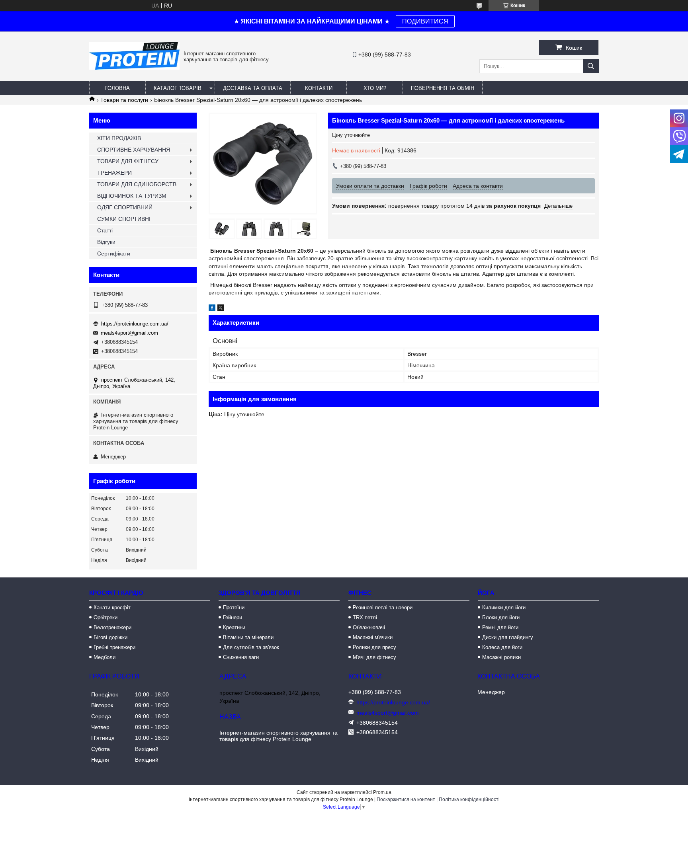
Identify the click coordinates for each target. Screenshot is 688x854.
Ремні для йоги (500, 627)
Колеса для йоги (502, 647)
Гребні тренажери (114, 647)
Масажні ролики (501, 657)
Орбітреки (105, 617)
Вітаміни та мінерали (248, 637)
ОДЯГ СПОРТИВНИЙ (124, 207)
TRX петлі (365, 617)
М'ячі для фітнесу (374, 657)
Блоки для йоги (501, 617)
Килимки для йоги (504, 607)
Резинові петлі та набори (382, 607)
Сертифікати (113, 253)
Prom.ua (382, 792)
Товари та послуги (124, 100)
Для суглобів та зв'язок (251, 647)
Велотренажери (112, 627)
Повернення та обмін (442, 88)
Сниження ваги (241, 657)
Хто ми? (375, 88)
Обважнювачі (369, 627)
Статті (105, 230)
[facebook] (212, 309)
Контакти (318, 88)
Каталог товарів (177, 88)
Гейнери (232, 617)
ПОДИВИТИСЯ (425, 21)
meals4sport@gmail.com (129, 333)
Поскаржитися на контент (406, 799)
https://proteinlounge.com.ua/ (134, 324)
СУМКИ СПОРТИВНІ (123, 219)
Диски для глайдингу (507, 637)
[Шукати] (591, 66)
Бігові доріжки (110, 637)
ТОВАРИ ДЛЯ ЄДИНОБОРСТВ (136, 184)
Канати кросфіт (112, 607)
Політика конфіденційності (469, 799)
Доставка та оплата (252, 88)
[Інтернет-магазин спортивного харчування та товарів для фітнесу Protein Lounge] (134, 67)
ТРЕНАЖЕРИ (114, 173)
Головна (117, 88)
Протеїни (233, 607)
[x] (220, 309)
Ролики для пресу (374, 647)
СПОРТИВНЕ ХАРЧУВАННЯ (133, 149)
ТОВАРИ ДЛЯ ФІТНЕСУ (127, 161)
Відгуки (106, 242)
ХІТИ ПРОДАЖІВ (119, 138)
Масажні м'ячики (373, 637)
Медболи (104, 657)
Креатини (234, 627)
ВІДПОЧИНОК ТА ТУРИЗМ (131, 196)
